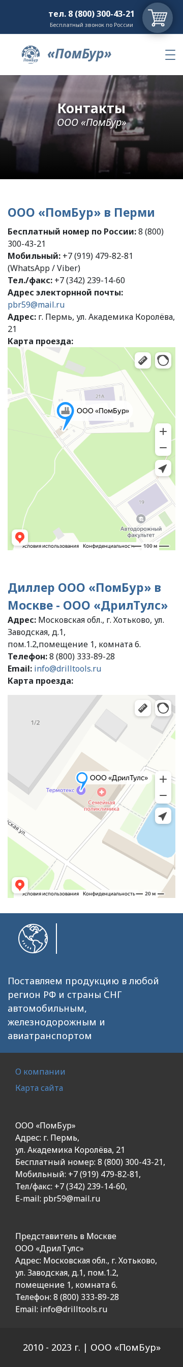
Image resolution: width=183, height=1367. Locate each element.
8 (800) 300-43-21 (101, 14)
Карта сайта (39, 1087)
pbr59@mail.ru (36, 304)
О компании (40, 1071)
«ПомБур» (78, 53)
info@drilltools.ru (67, 668)
